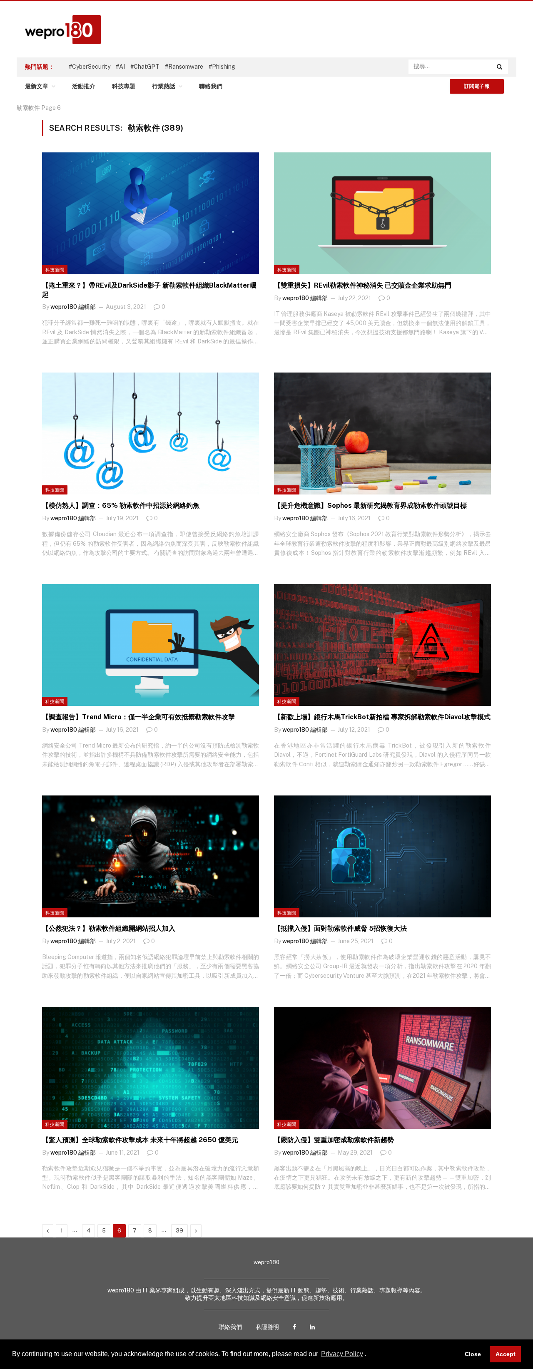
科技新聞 (54, 269)
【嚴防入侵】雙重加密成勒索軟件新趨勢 (334, 1140)
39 (179, 1230)
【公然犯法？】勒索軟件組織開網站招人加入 (108, 928)
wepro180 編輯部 (73, 306)
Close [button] (473, 1354)
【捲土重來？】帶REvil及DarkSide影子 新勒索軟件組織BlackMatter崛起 (149, 289)
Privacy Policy (342, 1353)
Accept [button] (506, 1354)
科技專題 (123, 86)
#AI (120, 66)
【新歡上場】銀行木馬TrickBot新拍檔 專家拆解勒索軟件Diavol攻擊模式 (382, 717)
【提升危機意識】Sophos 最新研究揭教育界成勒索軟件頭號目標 (370, 505)
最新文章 (36, 86)
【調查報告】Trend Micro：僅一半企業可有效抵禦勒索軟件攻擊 (138, 717)
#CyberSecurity (89, 66)
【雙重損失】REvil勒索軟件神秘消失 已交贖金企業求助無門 (362, 285)
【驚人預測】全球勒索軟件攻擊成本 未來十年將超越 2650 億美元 (140, 1140)
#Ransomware (184, 66)
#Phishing (222, 66)
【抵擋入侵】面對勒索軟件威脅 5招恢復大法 (340, 928)
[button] (369, 1355)
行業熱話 (163, 86)
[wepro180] (59, 29)
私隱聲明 (267, 1327)
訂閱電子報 (477, 86)
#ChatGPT (144, 66)
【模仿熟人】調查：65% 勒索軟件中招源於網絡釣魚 (120, 505)
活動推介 (83, 86)
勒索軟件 (28, 107)
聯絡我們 (210, 86)
